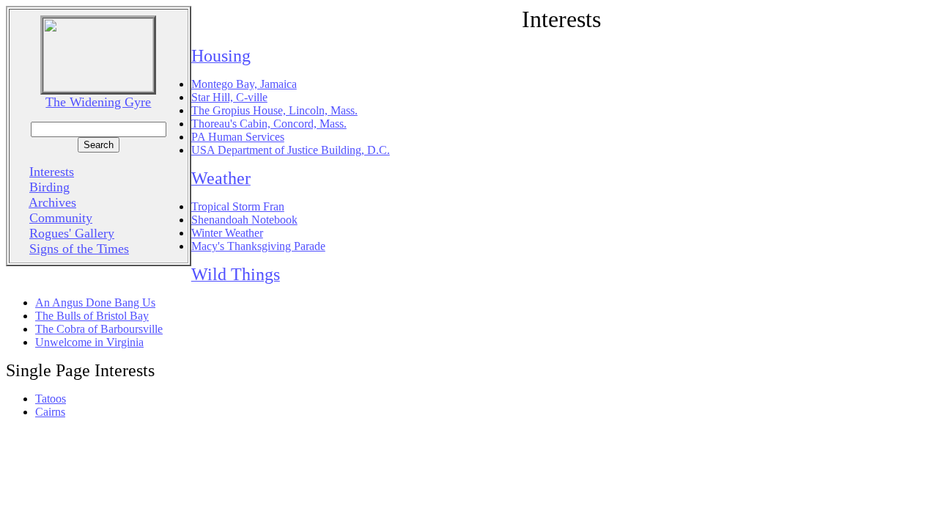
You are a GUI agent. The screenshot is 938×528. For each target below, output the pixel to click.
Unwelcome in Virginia (89, 342)
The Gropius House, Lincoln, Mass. (274, 110)
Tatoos (50, 398)
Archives (52, 202)
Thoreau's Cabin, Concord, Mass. (269, 123)
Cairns (50, 412)
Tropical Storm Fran (237, 206)
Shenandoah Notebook (244, 219)
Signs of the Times (79, 248)
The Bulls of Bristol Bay (92, 315)
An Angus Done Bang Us (95, 302)
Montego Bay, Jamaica (244, 84)
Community (60, 217)
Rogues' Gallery (71, 233)
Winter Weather (227, 233)
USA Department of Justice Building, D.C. (290, 150)
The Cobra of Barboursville (99, 329)
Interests (51, 171)
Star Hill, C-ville (229, 97)
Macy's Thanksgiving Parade (258, 246)
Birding (49, 187)
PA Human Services (237, 137)
